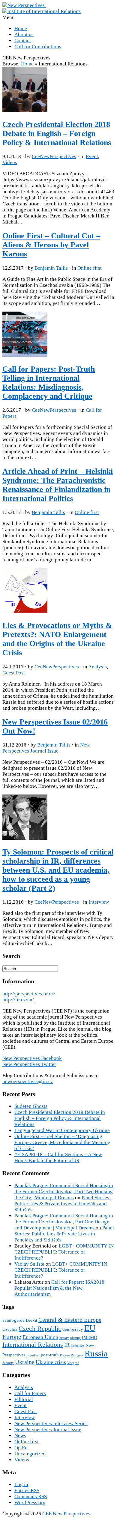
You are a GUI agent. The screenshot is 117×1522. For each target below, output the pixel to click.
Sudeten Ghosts (30, 1106)
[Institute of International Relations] (41, 11)
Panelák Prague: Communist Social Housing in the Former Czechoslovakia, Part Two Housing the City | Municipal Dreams (63, 1191)
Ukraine (24, 1362)
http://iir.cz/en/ (18, 1000)
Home (20, 28)
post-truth (50, 1354)
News (20, 1435)
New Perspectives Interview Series (51, 1423)
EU (89, 1328)
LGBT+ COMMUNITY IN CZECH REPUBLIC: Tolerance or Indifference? (64, 1252)
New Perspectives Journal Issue (46, 748)
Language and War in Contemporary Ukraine (62, 1130)
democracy (72, 1329)
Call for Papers (30, 1393)
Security (8, 1363)
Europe (11, 1336)
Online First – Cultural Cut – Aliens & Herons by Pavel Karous (51, 244)
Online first (89, 268)
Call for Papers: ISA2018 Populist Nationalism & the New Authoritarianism (59, 1288)
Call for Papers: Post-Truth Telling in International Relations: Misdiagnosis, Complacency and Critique (48, 383)
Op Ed (21, 1448)
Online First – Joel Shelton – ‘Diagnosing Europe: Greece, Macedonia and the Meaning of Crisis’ (62, 1142)
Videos (9, 162)
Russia (96, 1353)
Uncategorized (30, 1454)
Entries (26, 1490)
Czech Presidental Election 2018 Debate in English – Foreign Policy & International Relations (56, 133)
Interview (98, 902)
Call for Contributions (37, 46)
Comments (30, 1496)
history (64, 1338)
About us (24, 34)
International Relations (32, 1344)
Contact (22, 40)
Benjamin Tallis (51, 268)
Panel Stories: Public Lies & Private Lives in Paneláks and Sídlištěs (62, 1204)
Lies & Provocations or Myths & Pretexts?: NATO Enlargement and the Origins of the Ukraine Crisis (57, 639)
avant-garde (13, 1320)
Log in (21, 1484)
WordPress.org (30, 1502)
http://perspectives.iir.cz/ (28, 994)
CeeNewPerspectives (54, 156)
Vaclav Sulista (29, 1264)
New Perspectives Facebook (32, 1058)
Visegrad (73, 1363)
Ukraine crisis (51, 1362)
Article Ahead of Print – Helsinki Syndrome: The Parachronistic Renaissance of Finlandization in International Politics (57, 485)
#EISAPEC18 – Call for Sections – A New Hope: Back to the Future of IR (58, 1157)
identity (75, 1338)
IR (67, 1345)
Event (92, 156)
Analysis (97, 667)
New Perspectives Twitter (29, 1064)
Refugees (77, 1355)
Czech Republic (40, 1328)
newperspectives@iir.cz (27, 1081)
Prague (65, 1355)
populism (33, 1355)
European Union (40, 1337)
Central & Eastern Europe (69, 1319)
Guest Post (13, 673)
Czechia (9, 1329)
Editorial (23, 1399)
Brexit (31, 1320)
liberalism (77, 1345)
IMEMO (89, 1337)
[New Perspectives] (24, 5)
